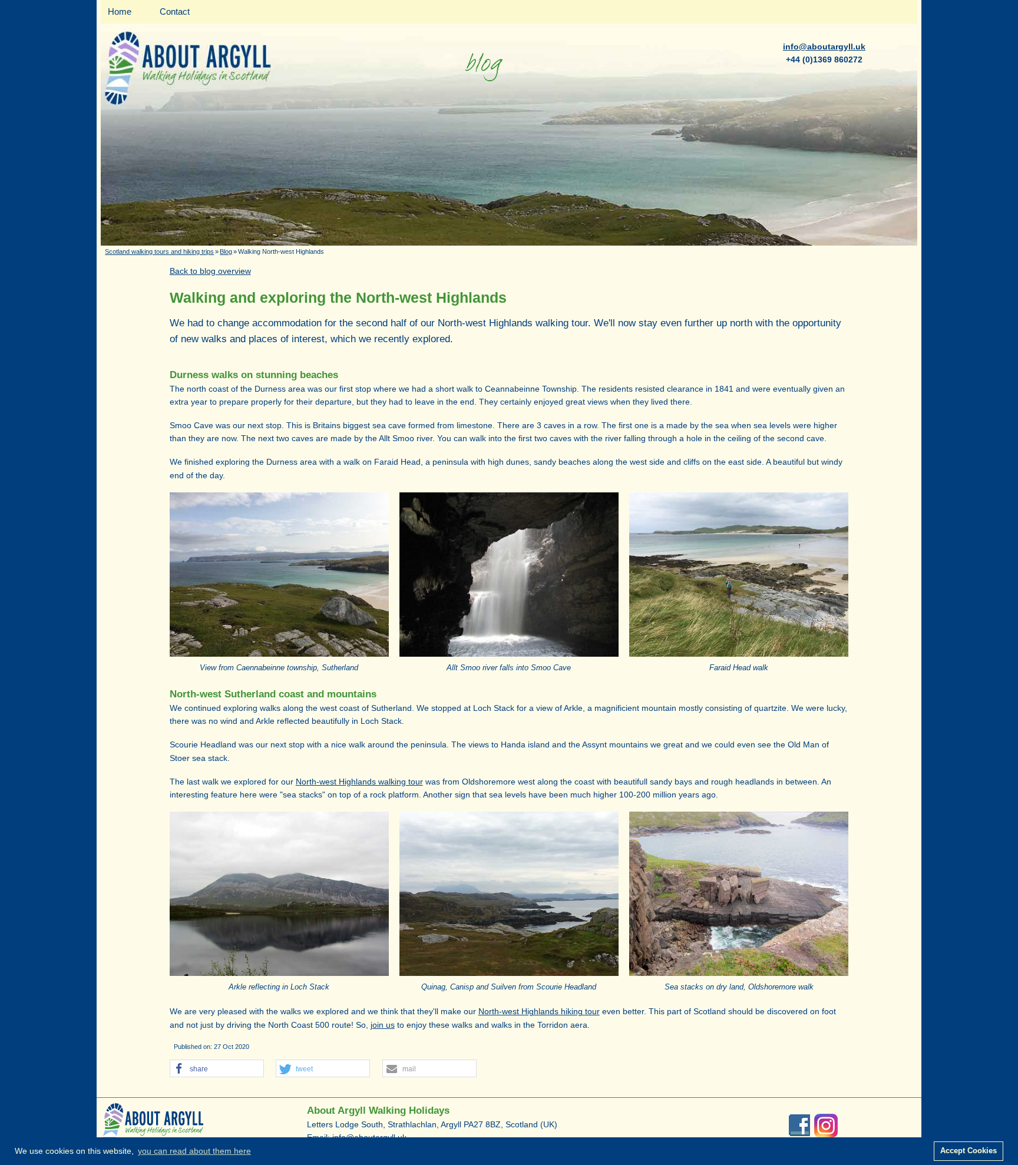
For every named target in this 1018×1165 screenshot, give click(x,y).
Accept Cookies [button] (968, 1151)
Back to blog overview (210, 271)
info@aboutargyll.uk (824, 46)
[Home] (509, 242)
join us (383, 1025)
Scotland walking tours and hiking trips (159, 251)
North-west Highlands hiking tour (539, 1011)
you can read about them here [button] (194, 1151)
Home (119, 11)
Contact (175, 11)
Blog (226, 251)
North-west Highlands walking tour (359, 781)
